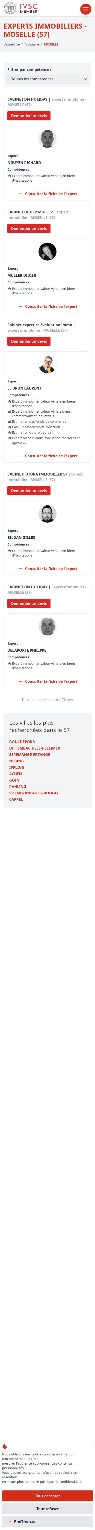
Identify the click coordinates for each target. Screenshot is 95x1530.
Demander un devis (29, 115)
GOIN (14, 780)
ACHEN (15, 773)
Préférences (25, 1521)
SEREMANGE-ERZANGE (29, 754)
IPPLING (16, 767)
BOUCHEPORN (22, 741)
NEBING (16, 761)
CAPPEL (16, 799)
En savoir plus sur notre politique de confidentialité (42, 1481)
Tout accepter (47, 1495)
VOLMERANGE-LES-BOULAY (34, 793)
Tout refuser (47, 1508)
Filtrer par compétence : (29, 69)
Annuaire (32, 44)
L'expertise (12, 44)
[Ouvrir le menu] (85, 9)
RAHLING (17, 786)
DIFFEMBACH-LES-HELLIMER (34, 748)
